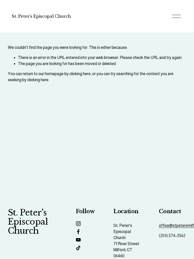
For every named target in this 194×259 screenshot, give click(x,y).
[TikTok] (78, 247)
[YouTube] (78, 239)
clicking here (80, 74)
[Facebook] (78, 231)
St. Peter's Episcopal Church (41, 16)
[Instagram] (78, 223)
